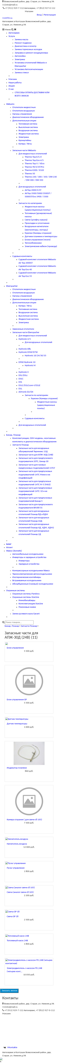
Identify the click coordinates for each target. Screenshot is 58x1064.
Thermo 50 (30, 174)
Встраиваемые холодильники (26, 580)
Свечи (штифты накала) (36, 220)
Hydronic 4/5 (25, 339)
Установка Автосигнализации (29, 69)
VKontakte (12, 1047)
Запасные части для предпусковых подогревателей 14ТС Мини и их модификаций (35, 474)
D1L (20, 389)
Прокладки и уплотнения (37, 223)
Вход (39, 15)
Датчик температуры (17, 724)
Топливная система (28, 124)
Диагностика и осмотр (25, 46)
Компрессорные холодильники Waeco (31, 571)
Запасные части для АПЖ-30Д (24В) (36, 455)
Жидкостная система (29, 134)
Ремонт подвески (23, 43)
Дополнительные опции (24, 121)
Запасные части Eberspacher (25, 332)
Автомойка (20, 56)
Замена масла (21, 39)
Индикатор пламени (17, 768)
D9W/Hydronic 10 (27, 362)
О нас (11, 89)
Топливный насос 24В (17, 940)
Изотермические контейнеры (26, 577)
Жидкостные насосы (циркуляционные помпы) (47, 405)
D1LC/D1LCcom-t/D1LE (29, 385)
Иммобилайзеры (27, 600)
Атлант (9, 547)
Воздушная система (28, 130)
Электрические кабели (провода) (41, 246)
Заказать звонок (9, 991)
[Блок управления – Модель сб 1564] (29, 643)
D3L (20, 382)
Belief (8, 544)
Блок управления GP (17, 700)
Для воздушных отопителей (32, 187)
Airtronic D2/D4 (26, 392)
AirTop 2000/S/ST (33, 190)
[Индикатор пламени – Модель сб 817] (29, 753)
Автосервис (14, 33)
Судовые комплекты (22, 256)
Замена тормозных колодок (28, 49)
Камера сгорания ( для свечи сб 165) (24, 820)
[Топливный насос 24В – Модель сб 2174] (29, 936)
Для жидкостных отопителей (33, 154)
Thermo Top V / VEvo (34, 164)
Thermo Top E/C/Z (33, 157)
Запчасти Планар (20, 445)
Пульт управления (15, 868)
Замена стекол (22, 73)
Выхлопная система (28, 127)
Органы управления (22, 114)
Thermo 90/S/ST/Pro (34, 167)
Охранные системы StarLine (25, 597)
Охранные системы (15, 590)
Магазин (13, 79)
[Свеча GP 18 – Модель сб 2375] (29, 911)
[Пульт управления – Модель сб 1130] (29, 863)
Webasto (10, 104)
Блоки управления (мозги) (38, 240)
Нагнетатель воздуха (17, 844)
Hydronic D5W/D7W (28, 352)
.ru (7, 18)
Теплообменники (33, 243)
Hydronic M (30, 365)
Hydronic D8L (25, 349)
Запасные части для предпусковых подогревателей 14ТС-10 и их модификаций (35, 491)
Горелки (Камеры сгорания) (38, 233)
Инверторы (24, 561)
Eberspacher (12, 286)
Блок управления (15, 648)
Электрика (20, 59)
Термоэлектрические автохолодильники (32, 574)
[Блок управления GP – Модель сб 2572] (29, 681)
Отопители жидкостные (24, 107)
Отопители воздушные (23, 111)
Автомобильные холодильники (27, 554)
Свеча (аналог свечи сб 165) (20, 892)
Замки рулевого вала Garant (26, 614)
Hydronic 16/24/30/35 (35, 356)
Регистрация (50, 15)
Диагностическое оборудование (28, 117)
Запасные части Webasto (24, 150)
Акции (12, 86)
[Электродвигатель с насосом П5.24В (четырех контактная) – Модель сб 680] (29, 962)
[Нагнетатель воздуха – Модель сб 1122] (29, 839)
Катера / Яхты (25, 144)
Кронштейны (25, 140)
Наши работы (15, 83)
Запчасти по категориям (30, 203)
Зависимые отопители (23, 329)
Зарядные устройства (29, 564)
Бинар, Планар (13, 435)
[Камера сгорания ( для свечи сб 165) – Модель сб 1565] (29, 801)
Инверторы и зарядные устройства (29, 557)
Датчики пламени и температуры (41, 236)
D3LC (21, 379)
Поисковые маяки (27, 607)
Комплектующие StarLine (31, 604)
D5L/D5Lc (23, 375)
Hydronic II (24, 372)
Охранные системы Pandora (25, 594)
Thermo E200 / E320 (34, 170)
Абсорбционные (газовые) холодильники (32, 584)
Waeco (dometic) (14, 551)
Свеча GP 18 (12, 916)
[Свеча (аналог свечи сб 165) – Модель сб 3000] (29, 887)
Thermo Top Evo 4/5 (34, 160)
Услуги (12, 36)
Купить (29, 656)
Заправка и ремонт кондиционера (31, 53)
